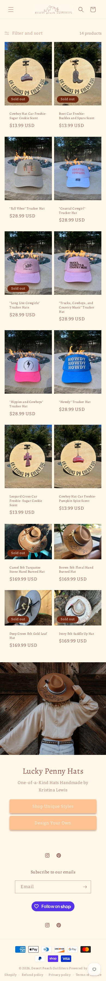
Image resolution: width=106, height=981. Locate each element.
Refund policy (32, 975)
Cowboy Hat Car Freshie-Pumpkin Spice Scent (77, 499)
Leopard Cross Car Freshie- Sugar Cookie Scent (26, 501)
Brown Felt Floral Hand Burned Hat (76, 569)
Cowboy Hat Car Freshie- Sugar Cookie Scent (28, 116)
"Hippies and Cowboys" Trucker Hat (26, 404)
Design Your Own (53, 822)
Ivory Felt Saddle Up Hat (76, 634)
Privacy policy (60, 975)
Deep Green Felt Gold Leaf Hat (28, 636)
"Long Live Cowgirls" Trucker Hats (25, 305)
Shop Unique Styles (53, 806)
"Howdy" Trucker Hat (75, 402)
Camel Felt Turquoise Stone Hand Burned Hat (27, 569)
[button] (11, 10)
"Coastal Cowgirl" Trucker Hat (72, 210)
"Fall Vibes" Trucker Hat (27, 208)
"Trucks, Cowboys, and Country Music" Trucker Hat (76, 307)
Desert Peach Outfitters (49, 968)
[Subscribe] (85, 886)
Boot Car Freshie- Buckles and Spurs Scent (77, 116)
